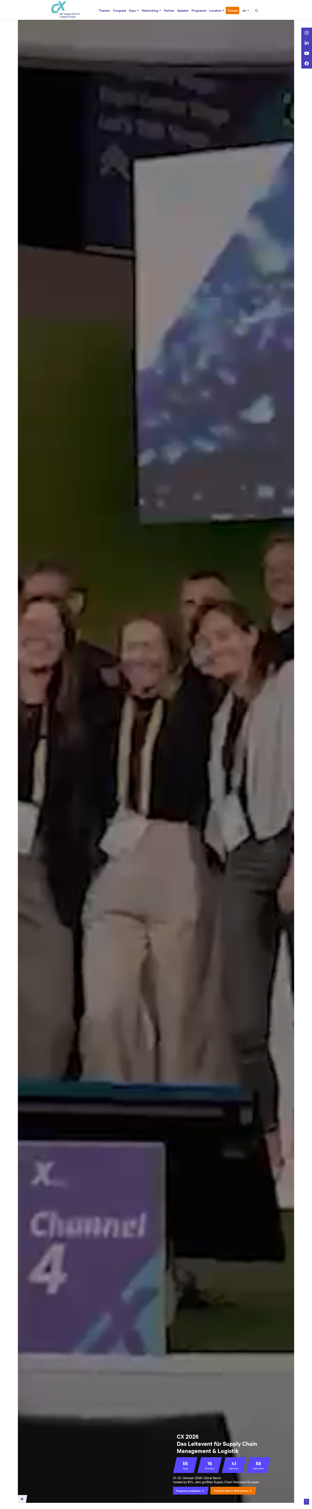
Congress (119, 10)
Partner (169, 10)
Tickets (232, 10)
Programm (199, 10)
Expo (132, 10)
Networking (150, 10)
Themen (104, 10)
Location (215, 10)
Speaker (183, 10)
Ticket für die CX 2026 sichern (231, 1490)
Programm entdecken (188, 1490)
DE (245, 10)
